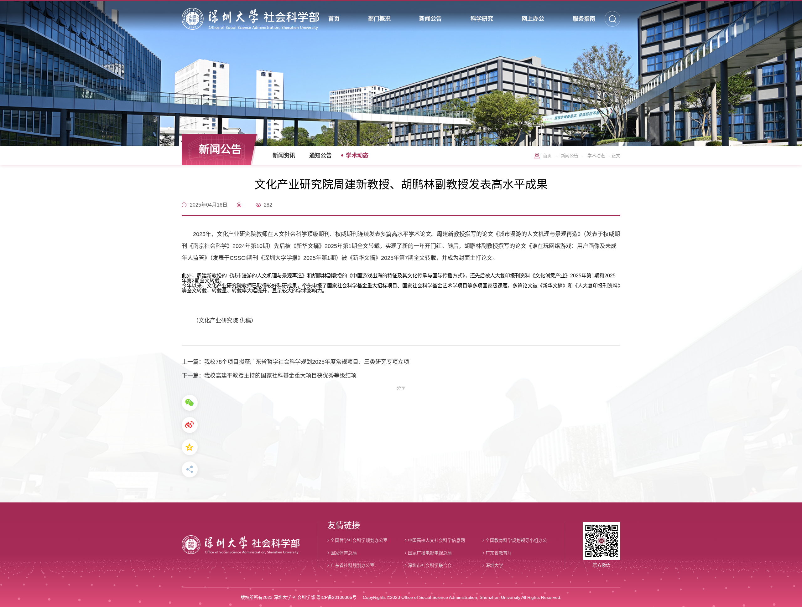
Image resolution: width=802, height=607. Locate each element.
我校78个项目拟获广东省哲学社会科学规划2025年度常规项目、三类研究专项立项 (306, 362)
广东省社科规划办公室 (352, 565)
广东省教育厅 (499, 552)
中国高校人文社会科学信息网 (436, 540)
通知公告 (320, 155)
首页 (547, 155)
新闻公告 (569, 155)
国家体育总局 (344, 552)
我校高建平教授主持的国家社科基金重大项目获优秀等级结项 (280, 376)
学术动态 (357, 155)
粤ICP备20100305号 (336, 597)
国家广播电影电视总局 (430, 552)
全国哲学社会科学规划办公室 (359, 540)
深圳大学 (494, 565)
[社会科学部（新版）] (251, 19)
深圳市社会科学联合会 (430, 565)
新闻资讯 (284, 155)
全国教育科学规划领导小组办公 (516, 540)
